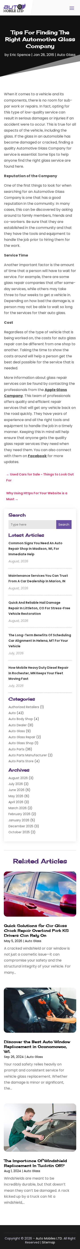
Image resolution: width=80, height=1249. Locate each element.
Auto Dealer (17, 725)
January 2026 (18, 820)
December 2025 (20, 826)
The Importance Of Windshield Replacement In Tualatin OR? (35, 1163)
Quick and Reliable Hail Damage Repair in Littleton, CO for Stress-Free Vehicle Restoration (39, 608)
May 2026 (15, 796)
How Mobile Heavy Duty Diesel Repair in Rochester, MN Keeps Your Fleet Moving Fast (38, 673)
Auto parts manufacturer (27, 755)
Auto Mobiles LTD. (49, 1238)
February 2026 (19, 814)
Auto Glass (66, 54)
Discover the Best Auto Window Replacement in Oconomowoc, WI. (37, 1046)
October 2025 (19, 832)
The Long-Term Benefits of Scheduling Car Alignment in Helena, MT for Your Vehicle (39, 640)
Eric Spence (20, 54)
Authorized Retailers (23, 707)
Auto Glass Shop (21, 743)
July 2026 (15, 784)
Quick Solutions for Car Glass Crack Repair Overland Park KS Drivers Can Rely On (36, 930)
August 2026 (18, 778)
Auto (12, 713)
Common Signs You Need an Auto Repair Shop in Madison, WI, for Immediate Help (35, 548)
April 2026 (15, 802)
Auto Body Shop (20, 719)
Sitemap (48, 1242)
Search (63, 524)
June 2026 (16, 790)
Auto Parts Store (21, 761)
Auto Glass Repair (21, 737)
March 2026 (17, 808)
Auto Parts (16, 749)
